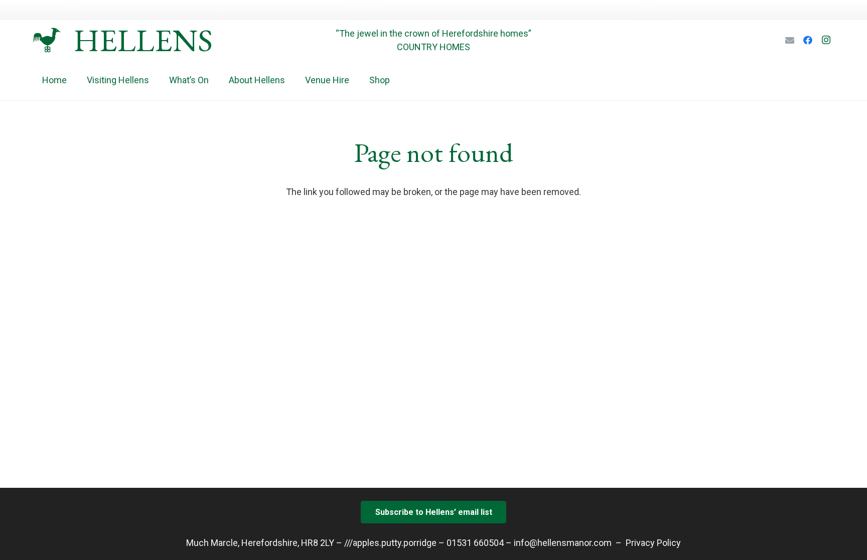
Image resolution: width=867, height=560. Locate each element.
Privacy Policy (653, 542)
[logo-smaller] (46, 40)
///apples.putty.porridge (390, 542)
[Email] (790, 40)
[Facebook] (808, 40)
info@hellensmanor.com (563, 542)
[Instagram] (826, 40)
